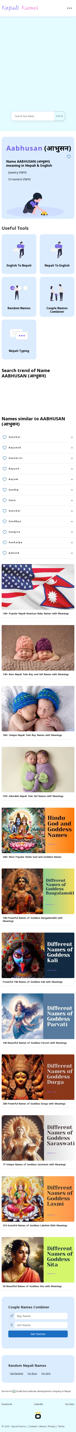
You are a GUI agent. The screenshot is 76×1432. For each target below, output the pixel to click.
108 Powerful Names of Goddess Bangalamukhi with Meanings (33, 919)
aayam (13, 479)
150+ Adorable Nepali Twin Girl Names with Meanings (33, 796)
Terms (61, 1426)
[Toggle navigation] (69, 8)
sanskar (15, 437)
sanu (12, 500)
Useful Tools (15, 228)
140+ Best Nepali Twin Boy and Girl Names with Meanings (36, 674)
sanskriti (16, 458)
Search (59, 116)
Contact (33, 1426)
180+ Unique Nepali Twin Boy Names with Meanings (32, 735)
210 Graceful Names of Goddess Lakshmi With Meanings (35, 1225)
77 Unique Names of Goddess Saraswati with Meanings (34, 1164)
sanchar (15, 510)
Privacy (51, 1426)
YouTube (69, 1404)
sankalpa (16, 542)
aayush (14, 468)
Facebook (7, 1404)
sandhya (15, 521)
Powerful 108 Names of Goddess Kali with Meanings (32, 981)
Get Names (38, 1334)
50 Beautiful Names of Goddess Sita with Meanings (32, 1286)
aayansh (15, 447)
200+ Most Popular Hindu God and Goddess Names (32, 856)
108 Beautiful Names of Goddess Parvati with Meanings (35, 1042)
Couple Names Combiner (28, 1307)
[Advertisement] (38, 64)
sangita (14, 531)
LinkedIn (38, 1404)
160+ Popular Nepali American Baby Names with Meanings (36, 613)
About (42, 1426)
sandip (14, 489)
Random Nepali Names (27, 1365)
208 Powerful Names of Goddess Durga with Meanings (34, 1103)
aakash (14, 552)
